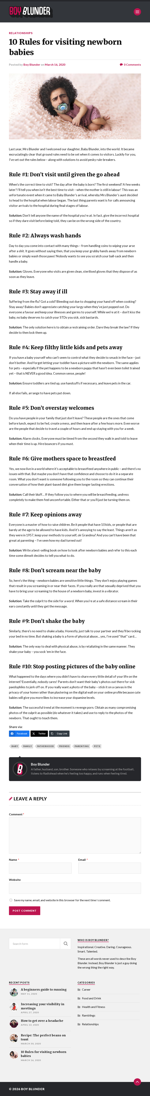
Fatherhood (45, 746)
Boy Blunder (31, 64)
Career (86, 989)
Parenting (82, 746)
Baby (15, 746)
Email (83, 859)
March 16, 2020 (55, 64)
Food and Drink (91, 998)
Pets (97, 746)
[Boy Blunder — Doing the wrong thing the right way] (31, 12)
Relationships (21, 33)
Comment (16, 814)
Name (14, 859)
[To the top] (137, 1082)
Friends (64, 746)
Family (27, 746)
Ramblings (88, 1015)
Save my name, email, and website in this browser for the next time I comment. (62, 900)
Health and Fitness (93, 1006)
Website (15, 879)
